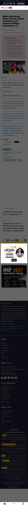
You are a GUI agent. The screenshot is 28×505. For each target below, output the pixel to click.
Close (14, 260)
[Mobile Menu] (25, 7)
